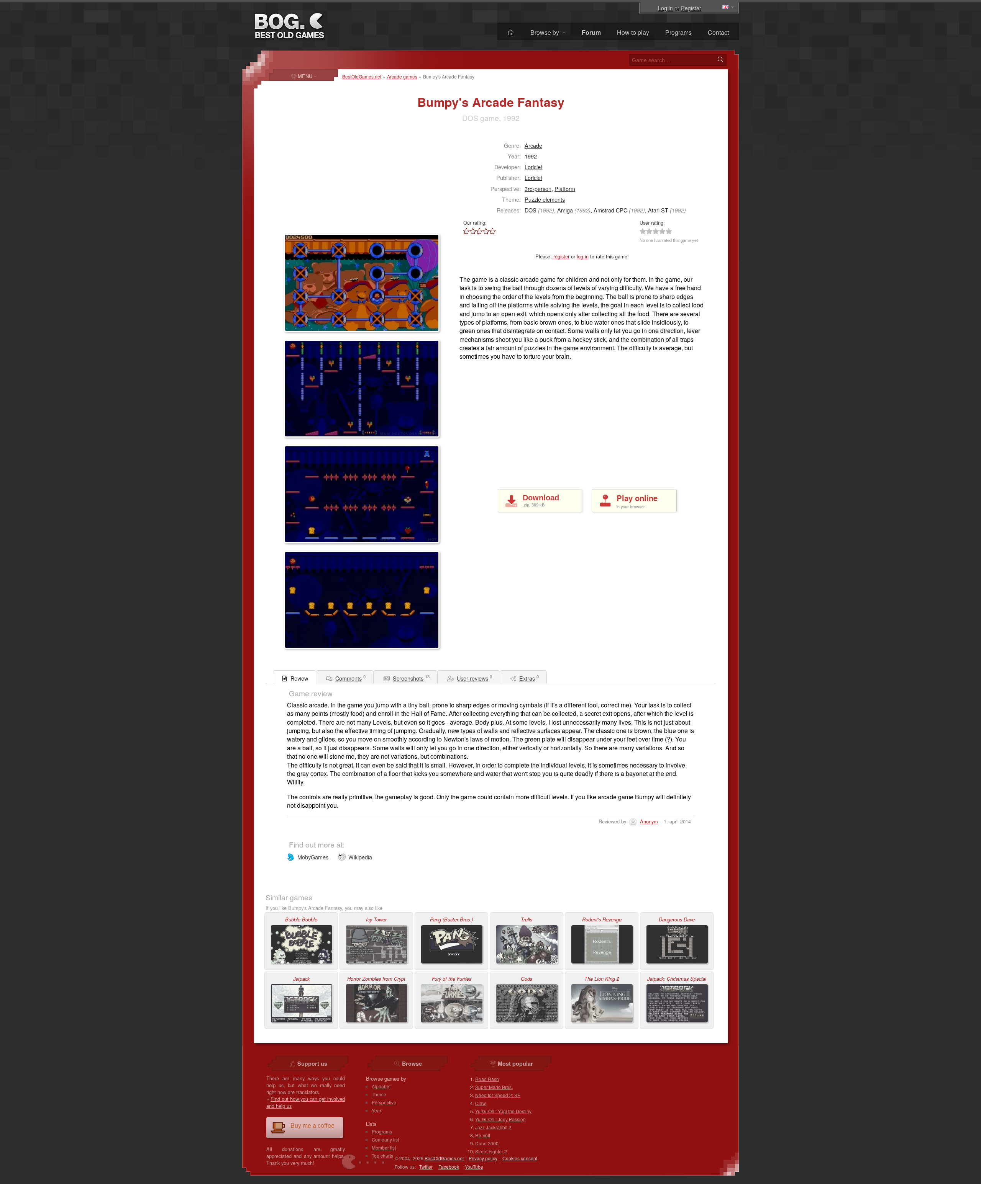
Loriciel (533, 167)
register (561, 256)
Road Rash (487, 1079)
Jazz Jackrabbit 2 (493, 1127)
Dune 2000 (487, 1143)
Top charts (382, 1155)
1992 (531, 156)
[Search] (720, 60)
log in (583, 256)
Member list (384, 1147)
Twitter (426, 1166)
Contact (718, 32)
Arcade (533, 145)
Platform (564, 189)
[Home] (511, 32)
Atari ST (658, 210)
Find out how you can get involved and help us (305, 1102)
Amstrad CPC (610, 210)
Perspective (384, 1102)
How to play (633, 32)
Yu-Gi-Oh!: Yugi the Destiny (503, 1111)
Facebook (448, 1166)
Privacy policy (483, 1158)
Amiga (565, 210)
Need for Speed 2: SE (497, 1095)
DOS (530, 210)
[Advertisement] (332, 182)
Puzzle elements (545, 199)
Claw (480, 1103)
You (474, 1166)
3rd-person (538, 189)
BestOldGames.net (361, 76)
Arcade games (402, 76)
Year (376, 1110)
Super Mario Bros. (494, 1087)
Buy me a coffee (312, 1125)
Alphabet (381, 1086)
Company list (385, 1139)
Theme (379, 1094)
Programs (678, 32)
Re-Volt (482, 1135)
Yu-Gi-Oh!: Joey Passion (500, 1119)
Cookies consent (519, 1158)
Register (691, 8)
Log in (665, 8)
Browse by (545, 32)
